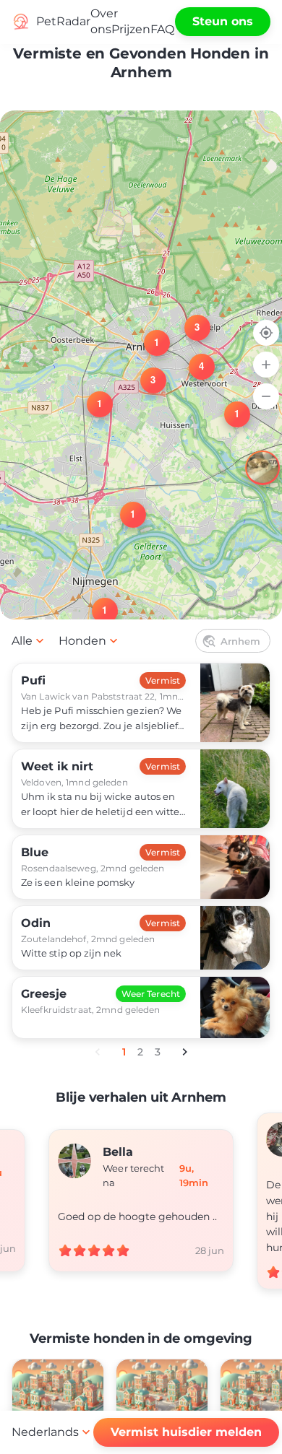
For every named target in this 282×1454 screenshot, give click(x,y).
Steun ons (222, 21)
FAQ (162, 29)
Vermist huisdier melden (186, 1432)
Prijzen (130, 29)
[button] (228, 405)
